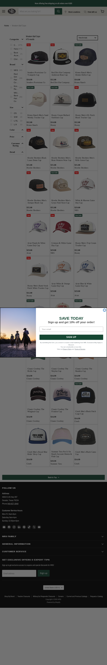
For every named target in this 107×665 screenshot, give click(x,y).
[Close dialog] (104, 310)
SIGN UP (71, 337)
